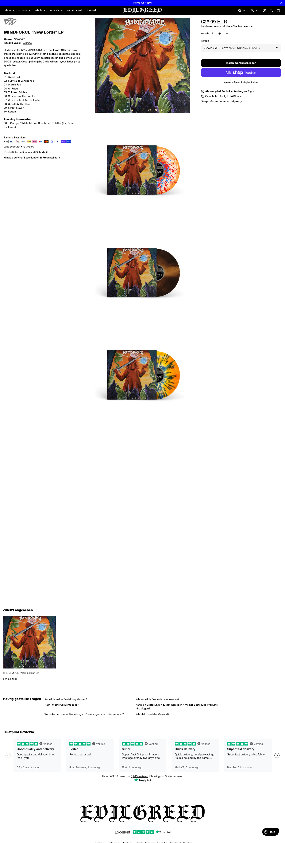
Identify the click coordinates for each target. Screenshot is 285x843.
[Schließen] (281, 2)
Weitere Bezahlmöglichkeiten (241, 82)
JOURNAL (91, 10)
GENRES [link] (54, 10)
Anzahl (205, 33)
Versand (218, 26)
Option (205, 40)
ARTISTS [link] (23, 10)
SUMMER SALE (75, 10)
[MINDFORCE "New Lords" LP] (29, 642)
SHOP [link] (8, 10)
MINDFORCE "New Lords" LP (21, 673)
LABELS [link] (38, 10)
